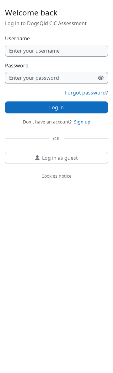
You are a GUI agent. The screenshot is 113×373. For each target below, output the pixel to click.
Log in (56, 107)
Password (17, 65)
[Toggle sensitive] (101, 78)
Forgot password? (86, 92)
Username (17, 38)
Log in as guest (60, 157)
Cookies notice (56, 176)
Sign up (82, 122)
